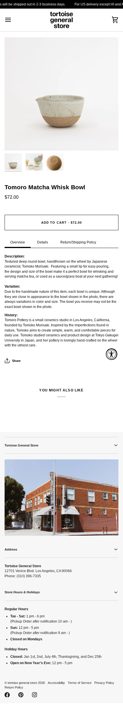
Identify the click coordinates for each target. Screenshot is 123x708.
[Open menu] (13, 20)
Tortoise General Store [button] (21, 445)
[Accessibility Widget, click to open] (111, 354)
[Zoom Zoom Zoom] (61, 94)
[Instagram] (34, 694)
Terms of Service (80, 682)
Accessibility (56, 682)
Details (42, 242)
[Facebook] (7, 694)
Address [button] (11, 549)
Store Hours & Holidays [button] (22, 592)
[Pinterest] (20, 694)
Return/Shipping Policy (78, 242)
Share (16, 360)
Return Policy (14, 687)
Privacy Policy (104, 682)
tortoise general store (22, 682)
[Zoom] (15, 140)
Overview (17, 242)
